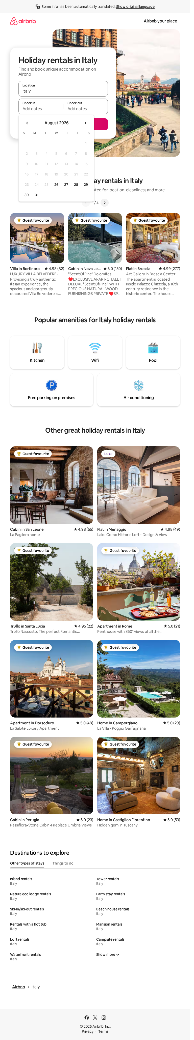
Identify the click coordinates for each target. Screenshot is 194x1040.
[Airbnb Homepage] (23, 21)
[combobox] (63, 91)
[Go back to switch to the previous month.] (27, 123)
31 (36, 195)
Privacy (87, 1031)
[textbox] (40, 109)
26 (56, 184)
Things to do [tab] (63, 863)
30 (27, 195)
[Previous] (86, 203)
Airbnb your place (160, 21)
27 (66, 184)
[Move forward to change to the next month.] (85, 123)
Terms (103, 1031)
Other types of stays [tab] (27, 863)
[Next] (105, 203)
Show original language (135, 6)
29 (86, 184)
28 (76, 184)
